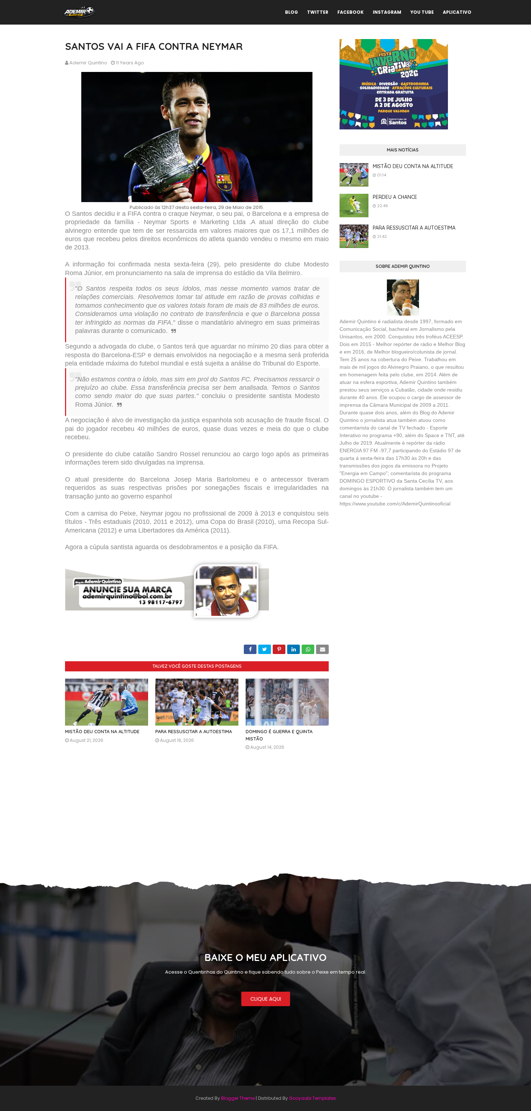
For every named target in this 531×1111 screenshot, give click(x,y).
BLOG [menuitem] (291, 12)
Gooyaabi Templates (312, 1098)
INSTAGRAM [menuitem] (387, 12)
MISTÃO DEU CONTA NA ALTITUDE (102, 731)
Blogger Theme (238, 1098)
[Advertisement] (394, 565)
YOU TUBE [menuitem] (422, 12)
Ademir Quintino (88, 62)
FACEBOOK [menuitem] (350, 12)
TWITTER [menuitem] (317, 12)
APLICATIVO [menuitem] (457, 12)
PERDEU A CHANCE (395, 197)
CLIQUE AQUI (265, 999)
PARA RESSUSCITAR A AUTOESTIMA (193, 731)
